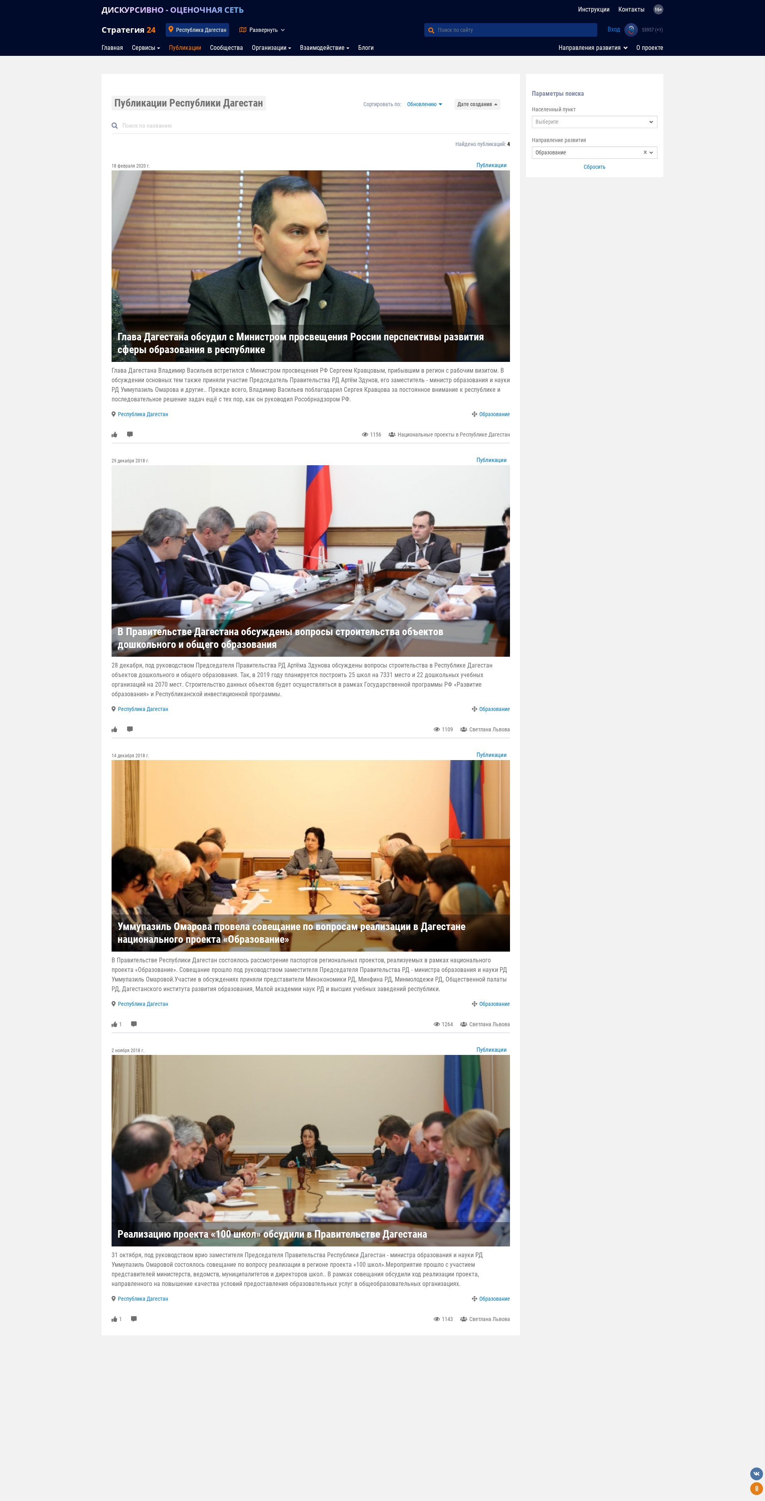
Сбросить (595, 167)
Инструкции (594, 9)
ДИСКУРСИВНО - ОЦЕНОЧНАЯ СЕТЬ (173, 9)
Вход (614, 29)
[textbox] (595, 122)
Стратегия (128, 29)
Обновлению (422, 104)
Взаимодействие (322, 47)
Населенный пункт (554, 109)
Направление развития (559, 140)
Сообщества (226, 47)
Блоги (366, 47)
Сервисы (143, 47)
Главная (112, 47)
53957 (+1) (652, 30)
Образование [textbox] (591, 152)
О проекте (649, 47)
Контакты (631, 9)
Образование (494, 414)
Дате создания (474, 104)
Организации (269, 47)
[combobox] (594, 122)
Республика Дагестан (201, 30)
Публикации (185, 47)
